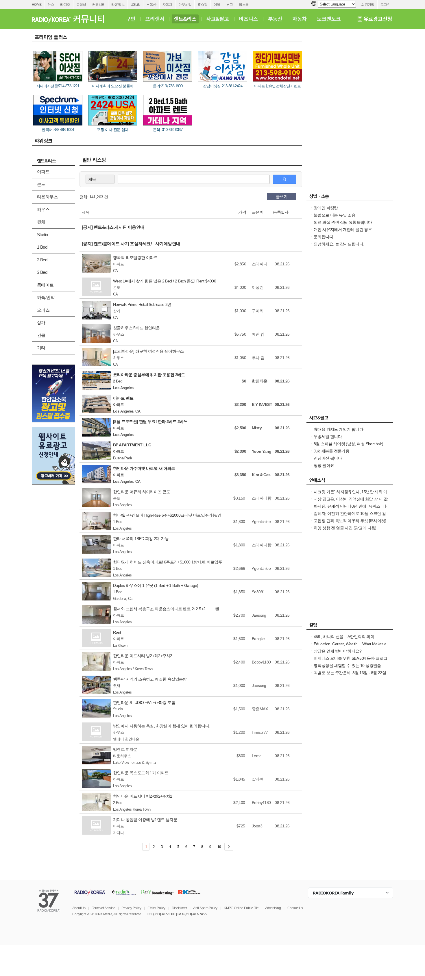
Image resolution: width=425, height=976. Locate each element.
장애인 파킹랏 (326, 208)
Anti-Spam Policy (205, 908)
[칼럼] (349, 626)
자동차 (167, 5)
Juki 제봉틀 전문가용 (331, 451)
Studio (42, 234)
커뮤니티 (99, 5)
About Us (78, 908)
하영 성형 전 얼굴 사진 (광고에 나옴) (345, 528)
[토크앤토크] (329, 19)
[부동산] (275, 19)
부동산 (151, 5)
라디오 (65, 5)
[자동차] (300, 19)
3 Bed (42, 272)
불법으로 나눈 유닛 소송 (334, 215)
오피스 (43, 310)
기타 (41, 347)
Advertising (273, 908)
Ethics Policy (156, 908)
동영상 (81, 5)
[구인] (130, 19)
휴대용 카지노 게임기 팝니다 (338, 429)
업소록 (244, 5)
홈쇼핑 (202, 5)
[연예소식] (349, 482)
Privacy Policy (131, 908)
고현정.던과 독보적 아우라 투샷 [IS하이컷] (350, 520)
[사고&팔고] (217, 19)
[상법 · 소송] (349, 198)
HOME (37, 5)
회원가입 (367, 5)
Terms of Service (103, 908)
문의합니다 (323, 236)
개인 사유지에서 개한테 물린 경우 (343, 229)
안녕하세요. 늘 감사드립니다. (339, 244)
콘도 (41, 184)
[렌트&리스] (185, 19)
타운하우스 (47, 196)
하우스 (43, 209)
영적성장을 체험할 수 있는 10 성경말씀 (347, 665)
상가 (41, 322)
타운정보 (118, 5)
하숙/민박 (46, 297)
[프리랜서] (154, 19)
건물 (41, 335)
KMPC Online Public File (241, 908)
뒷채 (41, 221)
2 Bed (42, 259)
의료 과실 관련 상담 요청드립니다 (343, 222)
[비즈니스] (248, 19)
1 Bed (42, 247)
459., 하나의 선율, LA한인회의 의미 (344, 636)
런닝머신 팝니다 (328, 458)
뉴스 (51, 5)
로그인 (385, 5)
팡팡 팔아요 (324, 465)
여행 (217, 5)
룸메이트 (45, 284)
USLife (135, 5)
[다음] (228, 847)
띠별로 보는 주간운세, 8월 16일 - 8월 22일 (350, 672)
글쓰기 (281, 196)
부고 (229, 5)
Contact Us (295, 908)
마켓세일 (185, 5)
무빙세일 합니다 (328, 436)
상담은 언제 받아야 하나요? (337, 651)
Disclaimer (179, 908)
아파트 (43, 171)
